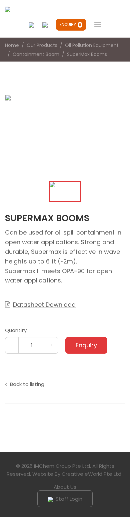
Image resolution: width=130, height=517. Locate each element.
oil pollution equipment (92, 45)
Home (12, 45)
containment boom (36, 54)
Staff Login (68, 498)
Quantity (16, 330)
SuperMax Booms (87, 54)
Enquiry (70, 24)
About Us (65, 486)
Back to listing (27, 384)
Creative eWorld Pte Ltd (91, 473)
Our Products (42, 45)
